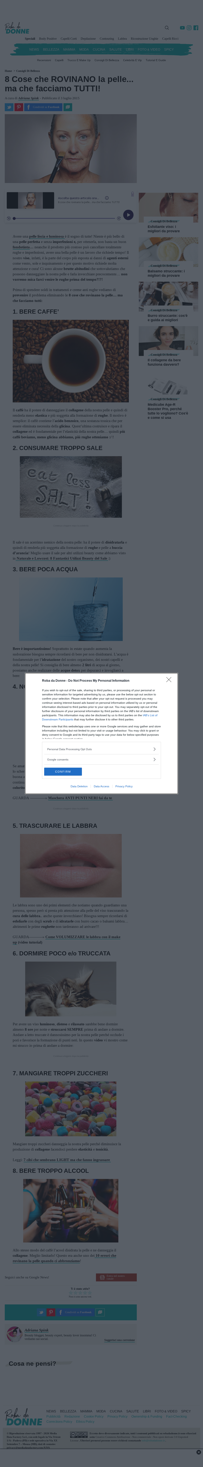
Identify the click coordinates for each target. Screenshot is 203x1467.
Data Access (101, 786)
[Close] (170, 681)
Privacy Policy (124, 786)
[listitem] (101, 749)
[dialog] (101, 733)
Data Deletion (79, 786)
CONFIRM (63, 771)
